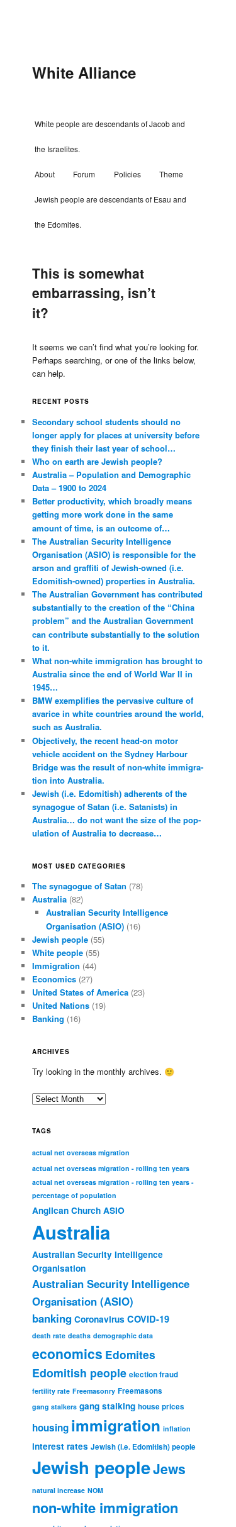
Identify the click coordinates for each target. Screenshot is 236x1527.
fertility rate (51, 1391)
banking (52, 1318)
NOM (95, 1490)
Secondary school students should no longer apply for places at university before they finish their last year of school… (115, 435)
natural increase (58, 1490)
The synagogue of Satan (79, 886)
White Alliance (84, 72)
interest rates (60, 1446)
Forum (84, 174)
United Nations (60, 1005)
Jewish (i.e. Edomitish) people (143, 1446)
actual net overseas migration (81, 1152)
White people (57, 952)
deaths (79, 1335)
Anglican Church (66, 1210)
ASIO (114, 1210)
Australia (49, 899)
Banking (48, 1018)
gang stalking (107, 1406)
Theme (171, 174)
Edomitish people (79, 1372)
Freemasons (140, 1390)
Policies (127, 174)
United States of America (80, 992)
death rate (48, 1335)
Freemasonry (93, 1391)
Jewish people (60, 939)
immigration (115, 1425)
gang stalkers (54, 1406)
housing (50, 1428)
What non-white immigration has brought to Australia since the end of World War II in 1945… (117, 674)
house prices (161, 1406)
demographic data (123, 1335)
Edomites (130, 1354)
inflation (177, 1428)
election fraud (153, 1374)
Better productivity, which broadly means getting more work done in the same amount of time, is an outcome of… (112, 514)
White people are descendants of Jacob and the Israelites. (110, 136)
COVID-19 (148, 1319)
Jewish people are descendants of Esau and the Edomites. (110, 212)
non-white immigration (105, 1507)
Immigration (56, 966)
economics (67, 1353)
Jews (169, 1468)
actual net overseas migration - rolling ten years (110, 1168)
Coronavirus (99, 1319)
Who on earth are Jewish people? (97, 461)
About (45, 174)
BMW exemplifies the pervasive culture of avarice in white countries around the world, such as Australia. (118, 713)
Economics (54, 979)
